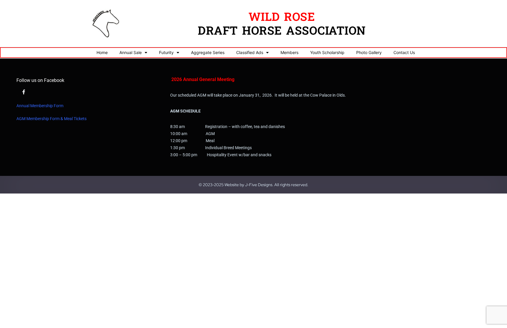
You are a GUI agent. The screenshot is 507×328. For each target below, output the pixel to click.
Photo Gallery (369, 52)
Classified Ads (249, 52)
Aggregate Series (207, 52)
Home (102, 52)
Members (289, 52)
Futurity (166, 52)
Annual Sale (130, 52)
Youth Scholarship (327, 52)
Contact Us (404, 52)
